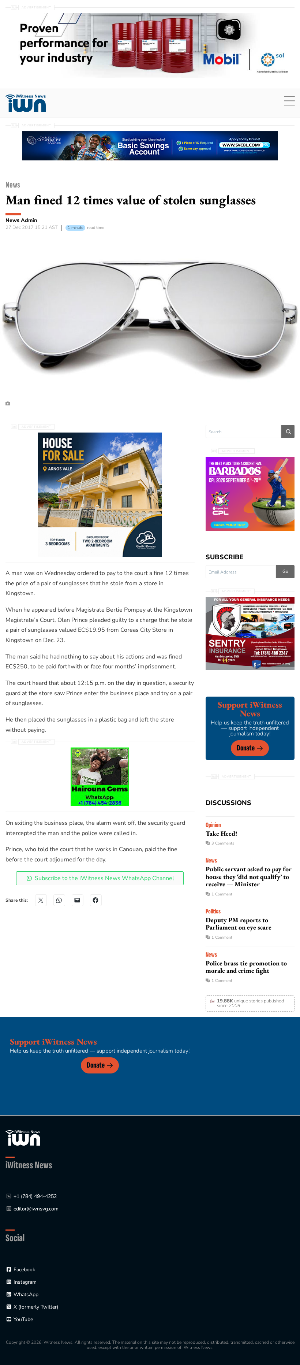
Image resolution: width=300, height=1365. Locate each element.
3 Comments (222, 843)
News (12, 184)
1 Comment (221, 894)
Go (285, 571)
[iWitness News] (22, 1137)
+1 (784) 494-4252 (35, 1196)
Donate (246, 748)
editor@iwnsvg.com (36, 1208)
